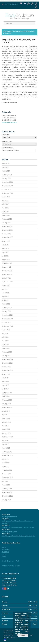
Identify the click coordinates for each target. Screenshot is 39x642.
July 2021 (5, 289)
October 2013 (6, 474)
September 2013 (7, 477)
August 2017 (6, 411)
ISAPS (4, 556)
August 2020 (6, 330)
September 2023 (7, 193)
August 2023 (6, 197)
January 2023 (6, 223)
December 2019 (7, 359)
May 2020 (5, 341)
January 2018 (6, 404)
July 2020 (5, 333)
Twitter (32, 2)
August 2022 (6, 241)
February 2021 (7, 308)
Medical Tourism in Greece (11, 565)
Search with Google (8, 147)
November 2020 (7, 319)
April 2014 (5, 466)
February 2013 (7, 488)
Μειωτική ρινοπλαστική (9, 517)
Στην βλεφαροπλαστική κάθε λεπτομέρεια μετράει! (18, 536)
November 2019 (7, 363)
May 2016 (5, 426)
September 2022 (7, 237)
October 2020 (6, 322)
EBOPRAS (5, 549)
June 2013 (5, 481)
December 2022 (7, 226)
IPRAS (4, 554)
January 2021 (6, 311)
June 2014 (5, 463)
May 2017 (5, 415)
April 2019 (5, 389)
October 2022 (6, 234)
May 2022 (5, 252)
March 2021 (6, 304)
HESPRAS (5, 552)
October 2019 (6, 367)
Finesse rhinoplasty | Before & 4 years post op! (18, 527)
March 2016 (6, 429)
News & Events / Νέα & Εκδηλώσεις (23, 31)
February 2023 (7, 219)
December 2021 (7, 271)
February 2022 (7, 263)
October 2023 (6, 189)
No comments (7, 33)
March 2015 (6, 448)
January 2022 (6, 267)
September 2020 (7, 326)
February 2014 (7, 470)
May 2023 (5, 208)
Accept (23, 635)
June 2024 (5, 163)
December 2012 (7, 492)
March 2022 (6, 259)
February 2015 (7, 452)
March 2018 (6, 396)
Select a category (7, 141)
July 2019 (5, 378)
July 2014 (5, 459)
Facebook (28, 2)
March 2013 (6, 485)
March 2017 (6, 418)
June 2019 (5, 381)
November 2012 (7, 496)
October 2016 (6, 422)
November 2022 (7, 230)
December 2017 (7, 407)
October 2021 (6, 278)
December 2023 (7, 182)
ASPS (4, 547)
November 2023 (7, 186)
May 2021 (5, 296)
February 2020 (7, 352)
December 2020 (7, 315)
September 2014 (7, 455)
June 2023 (5, 204)
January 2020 (6, 356)
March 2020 (6, 348)
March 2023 (6, 215)
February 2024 (7, 175)
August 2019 (6, 374)
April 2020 (5, 344)
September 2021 (7, 282)
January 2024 (6, 178)
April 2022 (5, 256)
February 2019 (7, 392)
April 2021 (5, 300)
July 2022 (5, 245)
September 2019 (7, 370)
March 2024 (6, 171)
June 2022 (5, 248)
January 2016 (6, 433)
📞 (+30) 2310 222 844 (10, 4)
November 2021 (7, 274)
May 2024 (5, 167)
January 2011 (6, 500)
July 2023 (5, 200)
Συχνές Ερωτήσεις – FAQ (10, 561)
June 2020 (5, 337)
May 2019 (5, 385)
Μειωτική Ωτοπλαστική (9, 532)
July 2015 (5, 440)
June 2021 (5, 293)
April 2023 (5, 211)
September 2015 (7, 437)
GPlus (36, 2)
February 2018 (7, 400)
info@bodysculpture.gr (9, 122)
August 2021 (6, 285)
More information (21, 632)
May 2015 (5, 444)
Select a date (6, 134)
